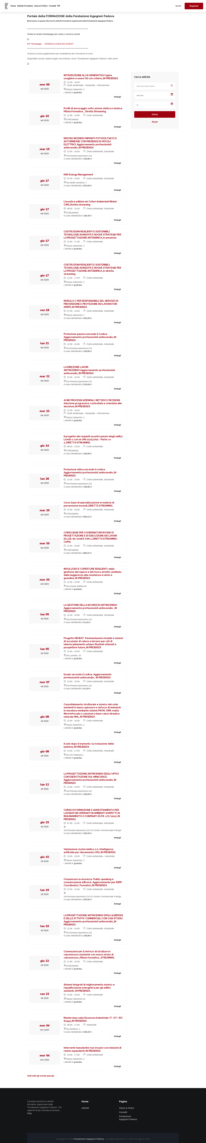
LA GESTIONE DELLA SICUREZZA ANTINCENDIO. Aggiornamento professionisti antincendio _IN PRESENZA (91, 608)
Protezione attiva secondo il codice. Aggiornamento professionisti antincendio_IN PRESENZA (90, 472)
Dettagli (117, 97)
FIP (58, 6)
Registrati (194, 6)
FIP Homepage (34, 44)
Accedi (178, 6)
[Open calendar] (171, 94)
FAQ (29, 1113)
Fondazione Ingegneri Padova (89, 1139)
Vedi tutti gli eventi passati (40, 1076)
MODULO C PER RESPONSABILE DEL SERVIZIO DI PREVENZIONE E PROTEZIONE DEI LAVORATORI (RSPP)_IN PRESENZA (91, 303)
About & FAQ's (41, 6)
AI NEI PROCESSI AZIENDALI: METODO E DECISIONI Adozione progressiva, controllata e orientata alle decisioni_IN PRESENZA (93, 403)
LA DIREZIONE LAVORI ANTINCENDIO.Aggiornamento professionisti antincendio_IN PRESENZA (89, 370)
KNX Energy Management (78, 174)
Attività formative (25, 6)
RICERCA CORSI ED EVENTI (59, 44)
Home (13, 6)
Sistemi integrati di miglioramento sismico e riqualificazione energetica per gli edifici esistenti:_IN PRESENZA (89, 987)
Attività (85, 1108)
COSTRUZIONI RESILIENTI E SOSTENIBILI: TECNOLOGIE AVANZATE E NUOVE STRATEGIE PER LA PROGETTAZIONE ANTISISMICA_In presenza (92, 234)
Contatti (52, 6)
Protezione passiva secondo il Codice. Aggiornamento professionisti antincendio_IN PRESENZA (90, 337)
